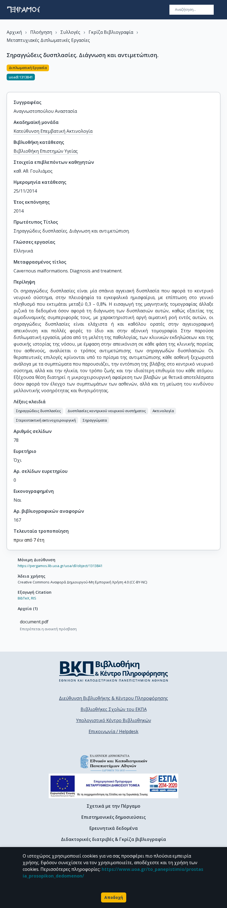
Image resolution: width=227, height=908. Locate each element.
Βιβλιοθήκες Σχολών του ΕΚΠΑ (114, 709)
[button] (38, 411)
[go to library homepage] (113, 671)
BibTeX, (24, 598)
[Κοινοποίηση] (218, 75)
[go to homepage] (23, 10)
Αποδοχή (113, 897)
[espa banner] (113, 786)
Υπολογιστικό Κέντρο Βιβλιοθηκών (113, 720)
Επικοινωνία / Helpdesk (113, 731)
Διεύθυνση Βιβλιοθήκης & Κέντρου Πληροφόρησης (113, 698)
